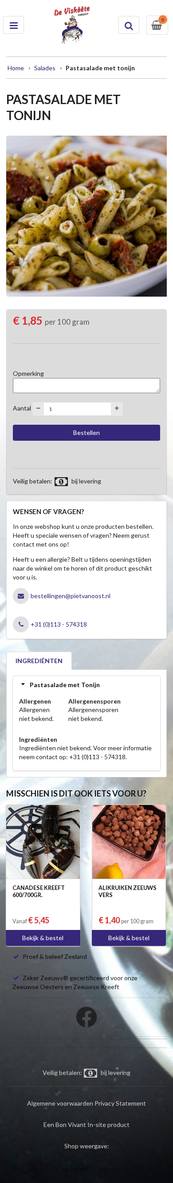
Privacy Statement (120, 1103)
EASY (104, 1170)
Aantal (22, 408)
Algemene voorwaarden (60, 1103)
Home (16, 68)
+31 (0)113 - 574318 (59, 624)
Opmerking (28, 373)
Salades (44, 68)
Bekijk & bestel (42, 938)
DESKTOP (73, 1170)
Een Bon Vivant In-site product (86, 1124)
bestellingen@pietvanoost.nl (70, 596)
